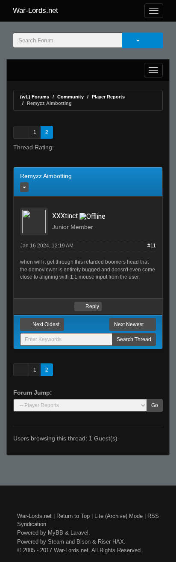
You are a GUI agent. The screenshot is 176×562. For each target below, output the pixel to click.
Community (70, 96)
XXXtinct (65, 216)
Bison (83, 541)
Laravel (79, 532)
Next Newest (129, 324)
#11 (151, 246)
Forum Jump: (32, 392)
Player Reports (108, 96)
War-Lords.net (35, 10)
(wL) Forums (34, 96)
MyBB (55, 532)
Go (154, 405)
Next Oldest (45, 324)
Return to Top (73, 516)
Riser (104, 541)
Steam (56, 541)
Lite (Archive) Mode (118, 516)
